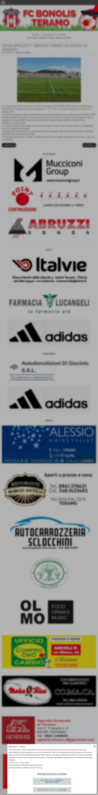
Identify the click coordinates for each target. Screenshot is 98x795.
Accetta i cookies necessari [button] (52, 781)
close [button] (94, 746)
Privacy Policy (24, 763)
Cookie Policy (13, 763)
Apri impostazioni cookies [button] (52, 774)
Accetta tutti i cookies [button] (52, 790)
